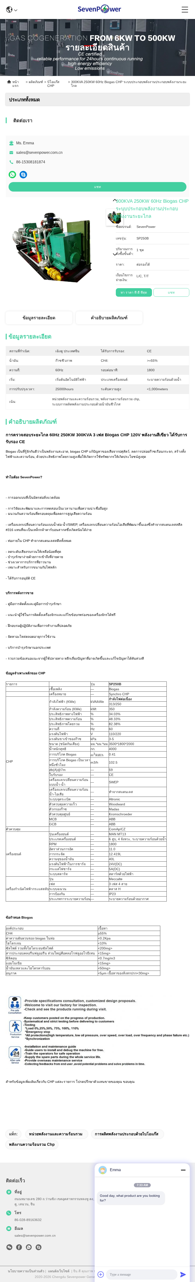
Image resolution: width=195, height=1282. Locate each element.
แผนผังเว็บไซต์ (58, 1271)
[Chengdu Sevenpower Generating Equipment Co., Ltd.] (99, 9)
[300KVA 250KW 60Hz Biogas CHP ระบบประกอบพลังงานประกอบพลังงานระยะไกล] (55, 246)
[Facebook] (19, 1248)
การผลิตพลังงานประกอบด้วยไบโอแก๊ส (126, 1134)
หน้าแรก (15, 84)
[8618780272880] (28, 1248)
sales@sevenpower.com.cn (39, 152)
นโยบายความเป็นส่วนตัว (26, 1271)
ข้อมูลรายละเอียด (39, 317)
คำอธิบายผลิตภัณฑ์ (109, 317)
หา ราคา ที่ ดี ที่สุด (134, 292)
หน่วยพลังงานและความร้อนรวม (56, 1134)
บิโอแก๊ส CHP (53, 84)
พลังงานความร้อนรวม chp (32, 1144)
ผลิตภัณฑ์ (36, 82)
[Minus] (183, 1170)
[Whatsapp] (12, 174)
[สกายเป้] (23, 174)
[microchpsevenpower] (38, 1248)
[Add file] (101, 1274)
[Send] (183, 1274)
